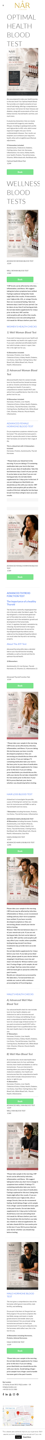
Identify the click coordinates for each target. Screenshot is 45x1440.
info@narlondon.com (10, 1387)
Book (20, 172)
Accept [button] (18, 1437)
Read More (27, 1437)
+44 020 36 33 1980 (10, 1389)
